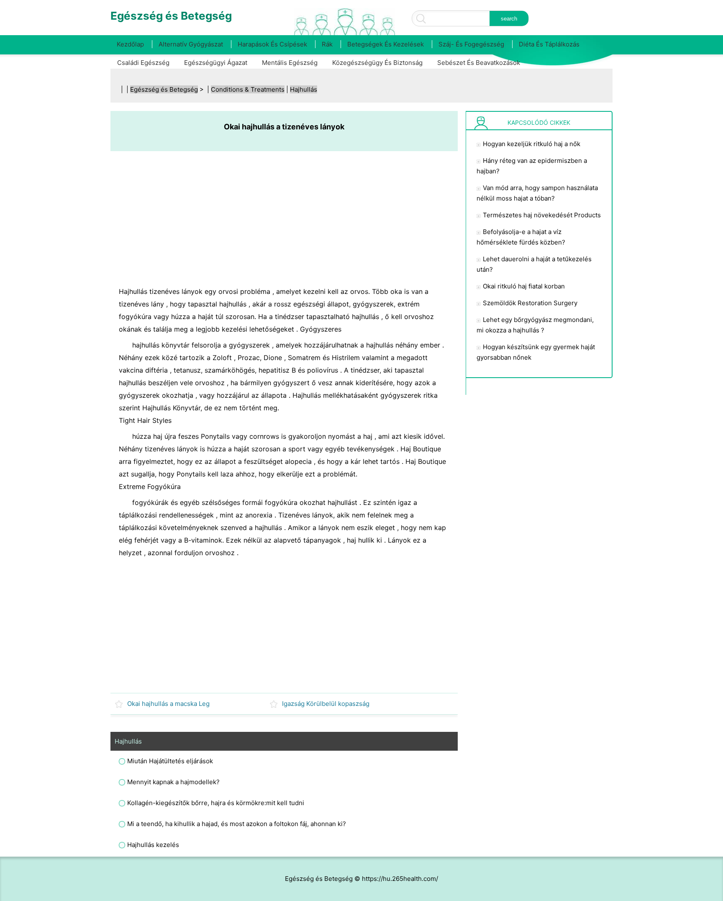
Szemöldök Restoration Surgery (530, 303)
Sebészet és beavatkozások (478, 63)
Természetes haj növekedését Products (542, 215)
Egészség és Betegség (164, 89)
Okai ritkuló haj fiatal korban (524, 286)
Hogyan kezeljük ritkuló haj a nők (531, 144)
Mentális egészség (290, 63)
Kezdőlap (130, 44)
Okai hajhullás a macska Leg (168, 704)
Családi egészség (143, 63)
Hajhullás (303, 89)
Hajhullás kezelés (153, 845)
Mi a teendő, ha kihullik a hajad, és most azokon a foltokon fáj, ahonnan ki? (236, 824)
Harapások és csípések (272, 44)
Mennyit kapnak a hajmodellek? (173, 782)
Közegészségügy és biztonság (377, 63)
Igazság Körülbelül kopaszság (325, 704)
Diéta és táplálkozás (549, 44)
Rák (327, 44)
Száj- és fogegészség (471, 44)
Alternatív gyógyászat (191, 44)
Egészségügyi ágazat (215, 63)
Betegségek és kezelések (385, 44)
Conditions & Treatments (248, 89)
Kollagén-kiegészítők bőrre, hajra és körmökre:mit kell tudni (215, 803)
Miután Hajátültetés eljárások (170, 761)
